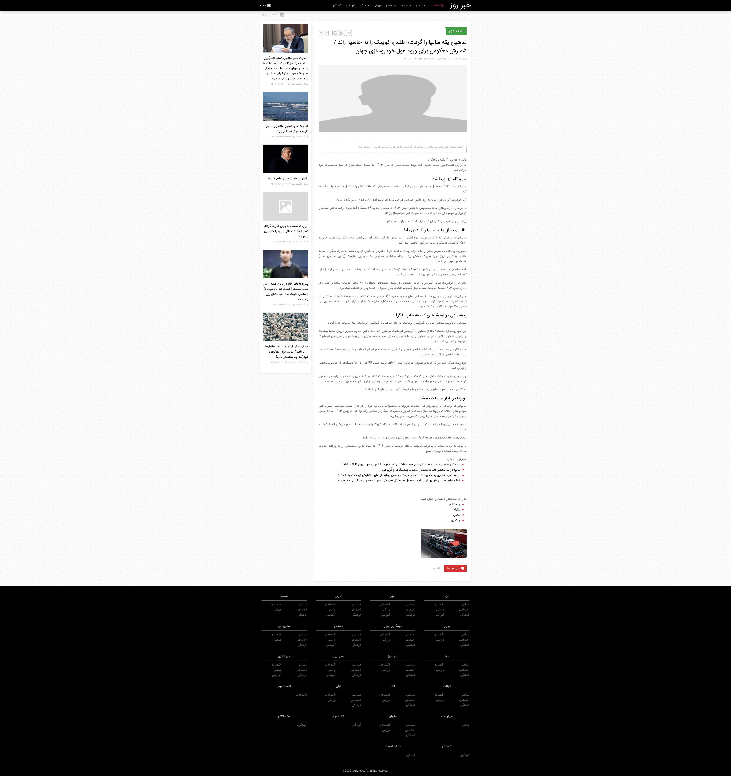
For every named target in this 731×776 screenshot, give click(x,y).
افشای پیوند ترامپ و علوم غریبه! (288, 178)
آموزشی (350, 5)
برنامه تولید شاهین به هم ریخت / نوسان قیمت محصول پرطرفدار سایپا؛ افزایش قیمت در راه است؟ (399, 475)
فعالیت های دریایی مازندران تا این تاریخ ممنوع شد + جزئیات (286, 129)
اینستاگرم (454, 504)
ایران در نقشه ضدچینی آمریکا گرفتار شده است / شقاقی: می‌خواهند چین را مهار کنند (286, 231)
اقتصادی (406, 5)
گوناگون (336, 5)
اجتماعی (391, 5)
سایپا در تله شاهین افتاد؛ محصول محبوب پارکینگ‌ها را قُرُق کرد (421, 470)
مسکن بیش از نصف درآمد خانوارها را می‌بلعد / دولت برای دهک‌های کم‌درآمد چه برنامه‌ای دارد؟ (286, 352)
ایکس (456, 515)
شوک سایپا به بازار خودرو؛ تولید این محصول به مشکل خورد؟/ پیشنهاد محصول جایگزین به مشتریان (399, 480)
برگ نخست (436, 5)
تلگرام (457, 509)
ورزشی (377, 5)
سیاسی (420, 5)
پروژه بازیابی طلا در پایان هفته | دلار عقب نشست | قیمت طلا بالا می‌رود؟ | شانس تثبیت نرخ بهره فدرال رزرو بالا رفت (285, 291)
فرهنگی (364, 5)
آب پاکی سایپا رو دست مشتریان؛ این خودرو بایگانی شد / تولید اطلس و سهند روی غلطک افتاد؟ (401, 464)
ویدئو (263, 5)
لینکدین (455, 520)
